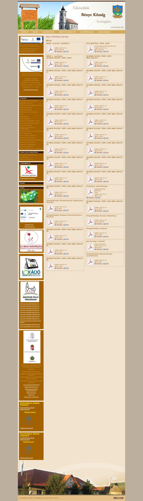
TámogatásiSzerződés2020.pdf (31, 384)
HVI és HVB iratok (104, 32)
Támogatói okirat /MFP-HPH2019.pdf (29, 308)
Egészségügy (24, 116)
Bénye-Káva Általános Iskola (29, 123)
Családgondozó (25, 118)
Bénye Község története (28, 135)
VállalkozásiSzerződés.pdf (31, 387)
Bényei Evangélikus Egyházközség (31, 149)
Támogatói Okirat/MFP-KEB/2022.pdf (29, 318)
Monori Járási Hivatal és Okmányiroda (28, 128)
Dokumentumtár (48, 32)
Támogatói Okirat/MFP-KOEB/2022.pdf (30, 314)
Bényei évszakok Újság (27, 142)
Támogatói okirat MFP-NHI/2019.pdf (29, 303)
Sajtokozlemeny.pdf (26, 458)
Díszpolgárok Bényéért (28, 137)
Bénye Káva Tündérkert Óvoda (30, 121)
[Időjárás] (29, 202)
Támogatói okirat (29, 224)
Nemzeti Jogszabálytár (67, 32)
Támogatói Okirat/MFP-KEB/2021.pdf (29, 312)
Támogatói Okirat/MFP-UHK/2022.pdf (29, 316)
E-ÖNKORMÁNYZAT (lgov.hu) (27, 178)
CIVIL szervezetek (26, 133)
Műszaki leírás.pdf (31, 392)
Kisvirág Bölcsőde (26, 125)
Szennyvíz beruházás (27, 146)
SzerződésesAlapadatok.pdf (30, 89)
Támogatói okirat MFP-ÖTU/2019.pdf (29, 306)
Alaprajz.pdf (31, 394)
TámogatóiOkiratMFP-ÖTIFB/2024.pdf (30, 324)
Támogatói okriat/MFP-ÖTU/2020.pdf (29, 310)
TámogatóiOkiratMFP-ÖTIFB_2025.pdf (30, 326)
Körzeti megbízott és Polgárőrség (31, 131)
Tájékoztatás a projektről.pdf (31, 397)
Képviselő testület (26, 103)
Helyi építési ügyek (87, 32)
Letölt (67, 51)
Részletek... (60, 51)
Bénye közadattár (26, 109)
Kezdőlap (24, 32)
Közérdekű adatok (26, 107)
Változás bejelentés (29, 226)
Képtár (35, 32)
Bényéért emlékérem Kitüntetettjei (31, 140)
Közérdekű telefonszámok (29, 112)
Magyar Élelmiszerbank (28, 144)
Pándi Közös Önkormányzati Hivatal (31, 105)
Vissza (50, 40)
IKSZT (21, 114)
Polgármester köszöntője (29, 101)
